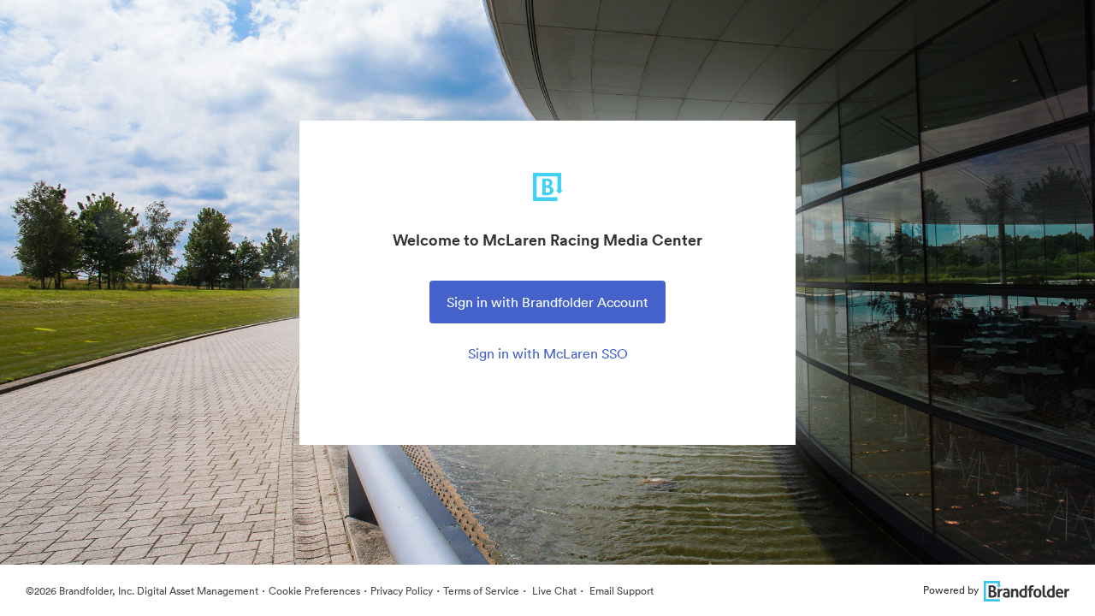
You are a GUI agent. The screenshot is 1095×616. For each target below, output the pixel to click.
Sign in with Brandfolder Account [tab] (547, 302)
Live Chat (553, 590)
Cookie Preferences (314, 590)
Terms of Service (481, 590)
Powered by (951, 590)
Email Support (620, 590)
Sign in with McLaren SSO (548, 353)
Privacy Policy (401, 590)
